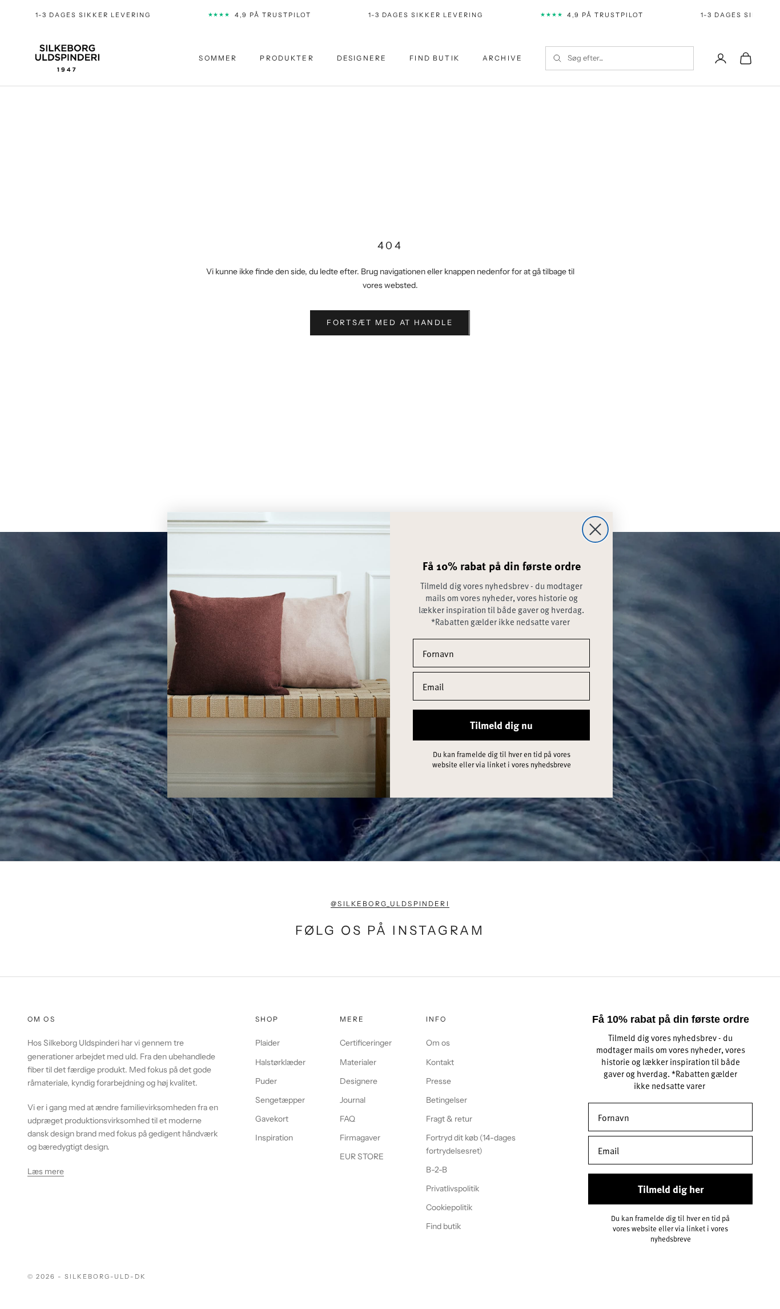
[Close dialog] (595, 529)
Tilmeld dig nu (501, 725)
